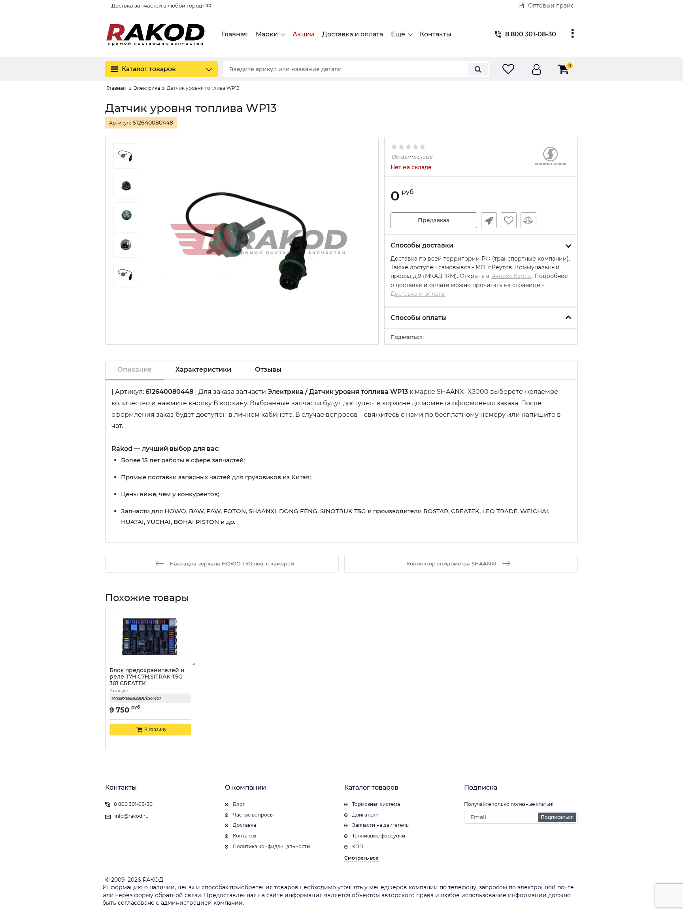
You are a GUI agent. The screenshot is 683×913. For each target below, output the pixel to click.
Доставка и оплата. (418, 293)
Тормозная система (376, 804)
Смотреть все (361, 858)
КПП (357, 846)
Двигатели (365, 815)
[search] (478, 69)
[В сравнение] (528, 220)
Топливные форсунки (378, 836)
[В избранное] (509, 220)
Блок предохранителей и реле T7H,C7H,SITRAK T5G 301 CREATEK (147, 677)
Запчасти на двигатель (380, 825)
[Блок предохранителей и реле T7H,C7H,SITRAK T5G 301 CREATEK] (150, 636)
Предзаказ (433, 220)
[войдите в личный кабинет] (536, 69)
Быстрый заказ (489, 220)
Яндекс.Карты (511, 276)
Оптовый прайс (550, 5)
